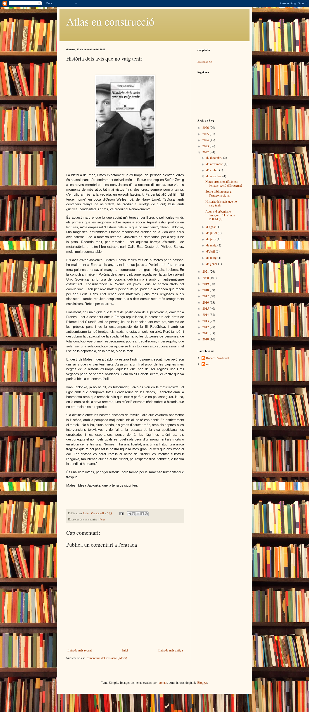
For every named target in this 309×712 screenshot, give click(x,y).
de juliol (212, 233)
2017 (206, 296)
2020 (206, 278)
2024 (206, 140)
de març (211, 257)
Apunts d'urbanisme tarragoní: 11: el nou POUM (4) (220, 215)
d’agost (211, 227)
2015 (206, 308)
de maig (211, 245)
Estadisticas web (204, 61)
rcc (208, 364)
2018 (206, 290)
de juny (211, 239)
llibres (101, 519)
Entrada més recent (79, 650)
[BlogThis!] (133, 513)
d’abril (211, 251)
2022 (206, 152)
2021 (206, 271)
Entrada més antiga (170, 650)
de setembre (214, 176)
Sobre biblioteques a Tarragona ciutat (218, 193)
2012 (206, 327)
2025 (206, 134)
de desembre (214, 157)
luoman (162, 682)
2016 (206, 302)
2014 (206, 314)
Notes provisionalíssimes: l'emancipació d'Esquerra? (223, 183)
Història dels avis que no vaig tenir (221, 203)
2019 (206, 284)
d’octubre (212, 170)
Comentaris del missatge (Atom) (106, 658)
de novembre (215, 164)
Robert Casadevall (217, 358)
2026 (206, 127)
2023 (206, 146)
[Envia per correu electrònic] (129, 513)
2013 (206, 321)
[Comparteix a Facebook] (142, 513)
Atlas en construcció (110, 21)
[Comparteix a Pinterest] (146, 513)
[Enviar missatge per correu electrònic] (121, 513)
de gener (212, 264)
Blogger (202, 682)
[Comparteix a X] (137, 513)
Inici (125, 650)
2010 (206, 339)
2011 (206, 333)
